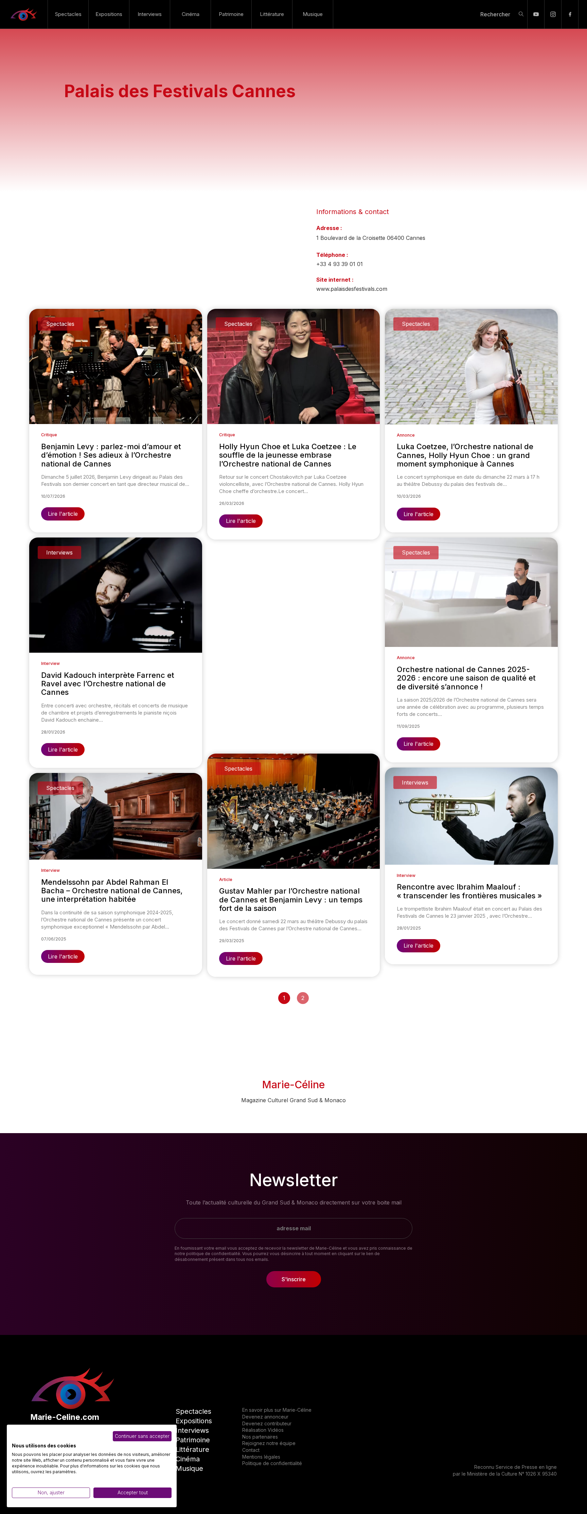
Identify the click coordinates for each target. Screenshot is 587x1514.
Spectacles (68, 14)
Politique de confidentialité (272, 1463)
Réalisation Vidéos (263, 1430)
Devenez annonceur (265, 1417)
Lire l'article (63, 513)
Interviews (150, 14)
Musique (313, 14)
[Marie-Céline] (23, 14)
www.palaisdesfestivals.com (351, 288)
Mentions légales (261, 1457)
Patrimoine (231, 14)
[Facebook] (570, 14)
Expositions (108, 14)
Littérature (272, 14)
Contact (251, 1450)
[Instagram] (553, 14)
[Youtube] (536, 14)
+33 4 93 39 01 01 (339, 264)
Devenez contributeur (266, 1423)
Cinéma (190, 14)
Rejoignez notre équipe (269, 1443)
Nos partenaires (260, 1437)
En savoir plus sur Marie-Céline (277, 1410)
